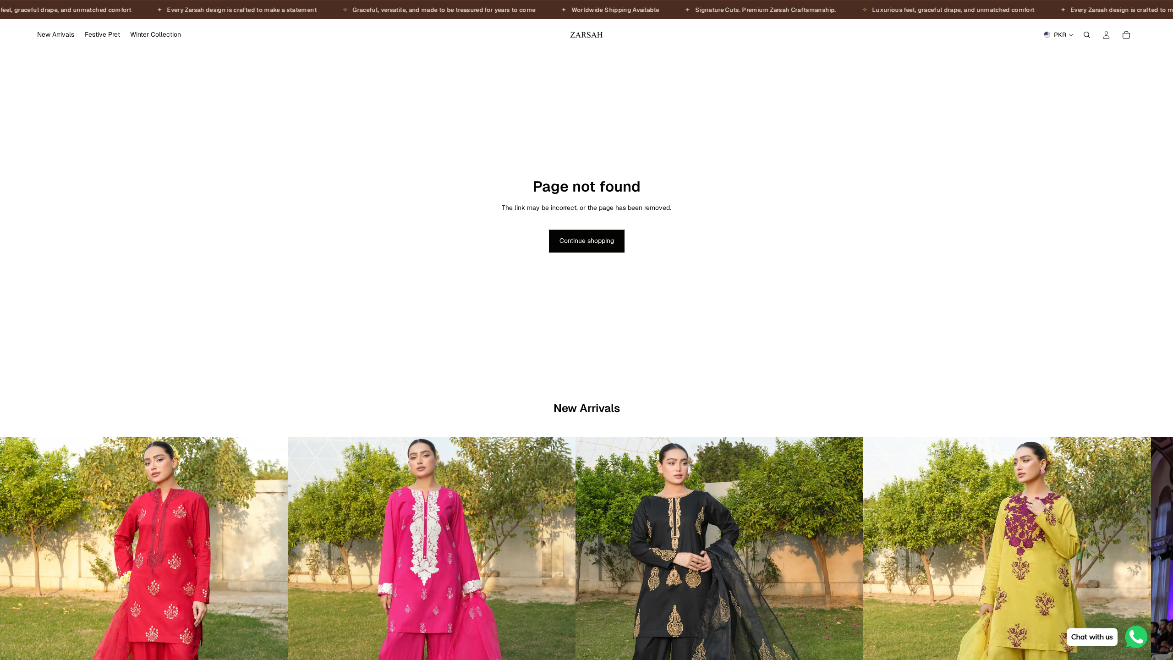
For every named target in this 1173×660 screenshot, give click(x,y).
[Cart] (1126, 35)
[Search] (1087, 35)
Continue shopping (586, 240)
